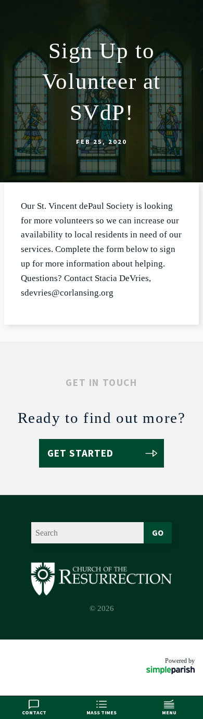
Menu (169, 712)
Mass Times (101, 712)
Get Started (80, 453)
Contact (34, 712)
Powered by (180, 660)
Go (157, 532)
